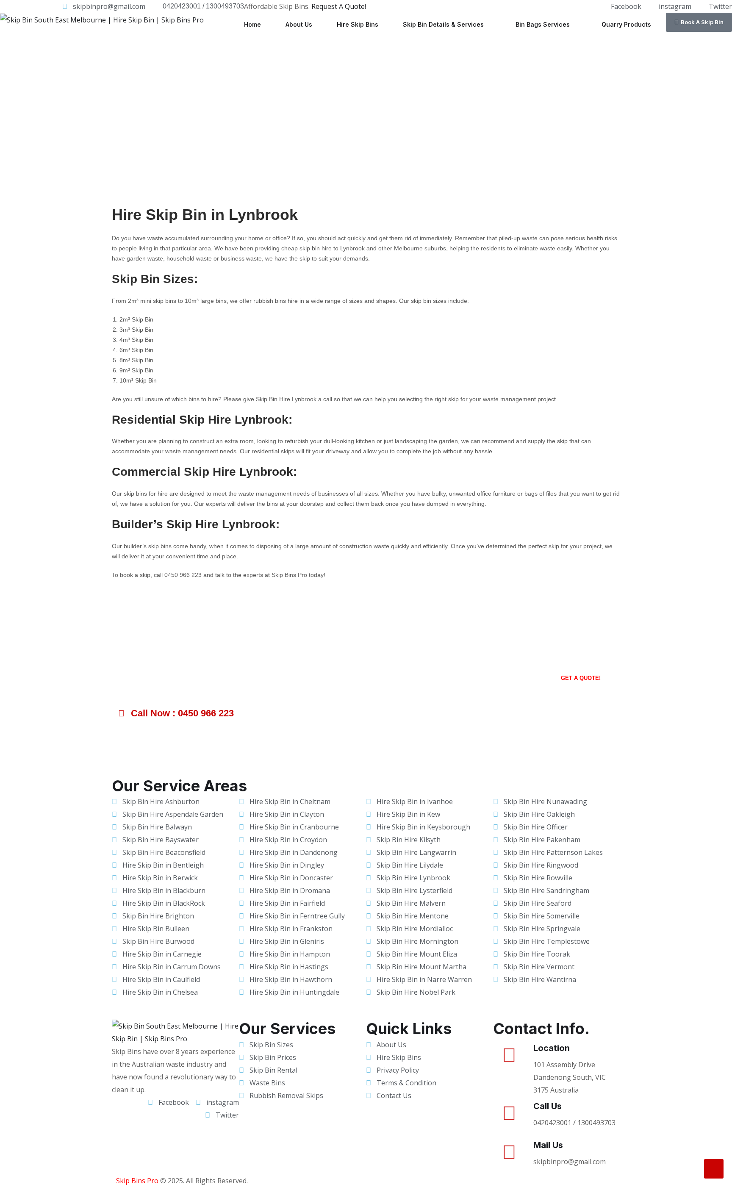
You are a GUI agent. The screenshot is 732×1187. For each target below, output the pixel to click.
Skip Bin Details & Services (443, 24)
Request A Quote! (338, 6)
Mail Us (548, 1145)
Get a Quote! (581, 678)
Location (551, 1048)
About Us (299, 24)
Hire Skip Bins (357, 24)
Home (252, 24)
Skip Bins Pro (137, 1180)
